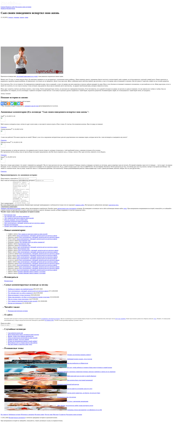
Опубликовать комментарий (9, 206)
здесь (125, 208)
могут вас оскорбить (120, 318)
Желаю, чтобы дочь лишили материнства (20, 336)
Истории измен (39, 414)
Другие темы (49, 414)
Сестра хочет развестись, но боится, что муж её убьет (83, 393)
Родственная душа (10, 215)
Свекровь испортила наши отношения (16, 221)
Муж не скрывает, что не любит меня (15, 219)
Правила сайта (10, 7)
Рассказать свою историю (23, 7)
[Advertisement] (87, 32)
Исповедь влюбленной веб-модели (68, 384)
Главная (3, 7)
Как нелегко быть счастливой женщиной (80, 380)
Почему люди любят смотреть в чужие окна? (18, 226)
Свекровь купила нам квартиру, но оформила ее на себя (84, 410)
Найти (20, 325)
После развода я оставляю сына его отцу (79, 388)
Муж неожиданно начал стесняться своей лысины (23, 334)
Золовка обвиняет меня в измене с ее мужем (31, 271)
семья (26, 17)
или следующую (71, 208)
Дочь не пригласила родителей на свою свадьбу (23, 338)
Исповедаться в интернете (17, 417)
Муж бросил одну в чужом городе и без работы (22, 342)
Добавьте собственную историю (11, 208)
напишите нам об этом (32, 106)
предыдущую (61, 208)
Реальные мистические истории (18, 311)
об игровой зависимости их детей (27, 76)
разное (22, 17)
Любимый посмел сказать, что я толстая (79, 359)
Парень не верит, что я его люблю (18, 339)
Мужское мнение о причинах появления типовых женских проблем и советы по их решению (86, 371)
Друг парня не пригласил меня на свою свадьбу (19, 218)
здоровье (16, 17)
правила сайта (79, 205)
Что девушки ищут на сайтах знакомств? (16, 216)
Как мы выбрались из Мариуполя (77, 363)
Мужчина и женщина (27, 414)
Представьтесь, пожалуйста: (9, 178)
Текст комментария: (7, 203)
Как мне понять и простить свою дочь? (20, 344)
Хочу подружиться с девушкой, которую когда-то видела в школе (24, 223)
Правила (3, 8)
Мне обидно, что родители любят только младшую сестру (75, 405)
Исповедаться (10, 8)
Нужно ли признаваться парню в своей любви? (22, 341)
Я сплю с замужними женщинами (77, 401)
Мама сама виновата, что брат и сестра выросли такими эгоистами (28, 297)
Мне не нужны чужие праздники (18, 299)
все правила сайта (49, 320)
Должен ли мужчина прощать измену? (79, 354)
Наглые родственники (11, 224)
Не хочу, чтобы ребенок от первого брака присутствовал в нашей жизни (89, 367)
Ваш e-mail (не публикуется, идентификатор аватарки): (18, 180)
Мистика (56, 414)
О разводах (62, 414)
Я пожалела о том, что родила (66, 397)
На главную (4, 414)
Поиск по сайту (5, 323)
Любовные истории (14, 414)
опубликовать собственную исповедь (50, 318)
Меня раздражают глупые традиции (19, 295)
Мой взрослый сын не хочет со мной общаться (81, 376)
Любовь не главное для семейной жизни (20, 289)
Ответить (4, 127)
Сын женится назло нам (15, 333)
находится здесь (113, 205)
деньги (11, 17)
